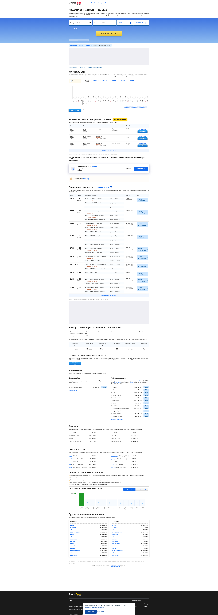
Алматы (113, 464)
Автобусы (94, 3)
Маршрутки (101, 3)
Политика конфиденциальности (77, 606)
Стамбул (131, 382)
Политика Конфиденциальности (95, 607)
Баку (70, 464)
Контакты (71, 604)
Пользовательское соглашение (77, 609)
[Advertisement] (109, 56)
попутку (86, 179)
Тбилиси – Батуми (83, 40)
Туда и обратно (130, 489)
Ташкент (113, 461)
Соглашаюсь (91, 611)
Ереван (141, 381)
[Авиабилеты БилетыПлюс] (75, 595)
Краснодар (113, 459)
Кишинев (71, 461)
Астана (70, 467)
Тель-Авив (113, 467)
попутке (94, 166)
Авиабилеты (86, 3)
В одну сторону (141, 489)
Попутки (107, 3)
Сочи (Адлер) (117, 382)
